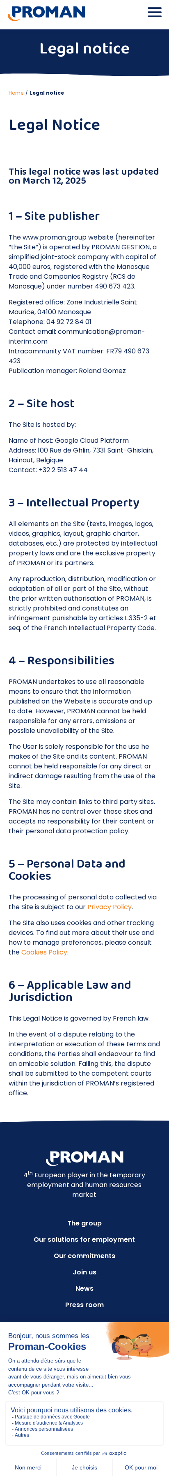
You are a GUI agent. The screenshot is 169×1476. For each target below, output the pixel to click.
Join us (84, 1272)
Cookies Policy (44, 952)
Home (16, 92)
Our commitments (84, 1256)
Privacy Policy (109, 907)
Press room (84, 1305)
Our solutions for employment (84, 1239)
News (84, 1288)
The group (84, 1223)
